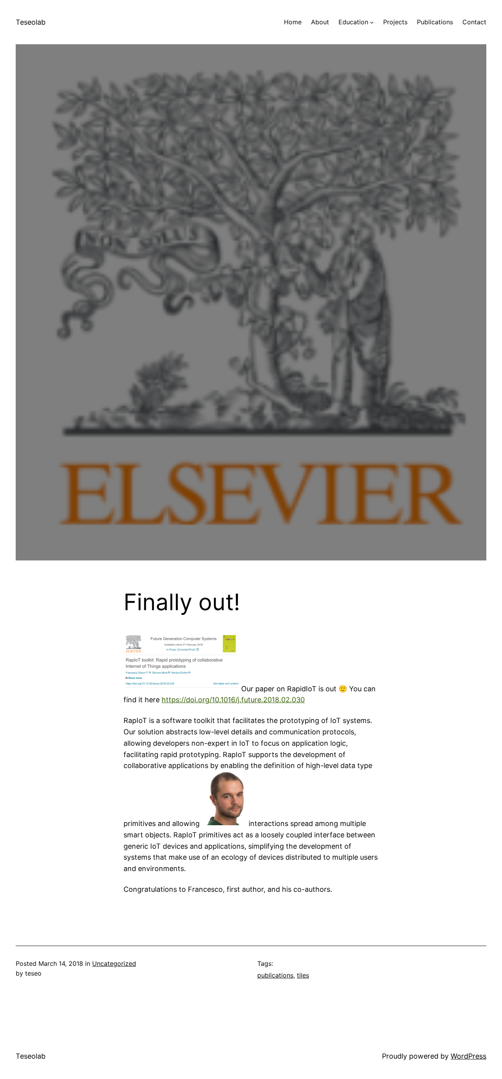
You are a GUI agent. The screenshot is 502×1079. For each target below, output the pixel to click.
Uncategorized (114, 963)
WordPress (468, 1056)
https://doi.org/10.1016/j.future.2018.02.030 (233, 700)
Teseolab (30, 22)
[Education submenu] (372, 22)
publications (275, 975)
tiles (303, 975)
